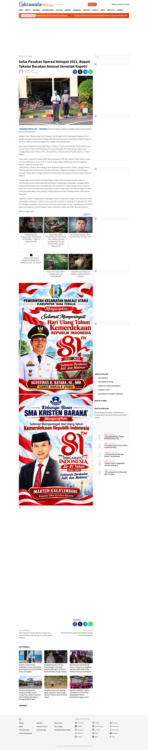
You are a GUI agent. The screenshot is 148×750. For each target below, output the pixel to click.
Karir (21, 727)
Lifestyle (107, 452)
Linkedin (97, 730)
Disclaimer (58, 727)
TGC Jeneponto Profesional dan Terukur (115, 473)
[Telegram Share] (85, 71)
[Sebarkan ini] (75, 71)
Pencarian (92, 4)
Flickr (96, 737)
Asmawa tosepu (104, 390)
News (106, 434)
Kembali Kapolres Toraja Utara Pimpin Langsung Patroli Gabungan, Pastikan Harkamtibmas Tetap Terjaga (55, 668)
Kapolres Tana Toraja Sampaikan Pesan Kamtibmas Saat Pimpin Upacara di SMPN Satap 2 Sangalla (30, 668)
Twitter (97, 723)
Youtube (114, 733)
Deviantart (115, 730)
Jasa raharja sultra (105, 382)
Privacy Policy (42, 727)
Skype (96, 733)
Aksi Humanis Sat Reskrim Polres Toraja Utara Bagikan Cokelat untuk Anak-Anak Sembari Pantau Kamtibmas (80, 668)
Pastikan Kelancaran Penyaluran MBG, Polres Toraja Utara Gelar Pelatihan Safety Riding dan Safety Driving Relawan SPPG (85, 16)
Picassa (79, 737)
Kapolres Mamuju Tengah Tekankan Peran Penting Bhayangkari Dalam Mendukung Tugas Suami (79, 693)
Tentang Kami (24, 730)
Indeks (21, 723)
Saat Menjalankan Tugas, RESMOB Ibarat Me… (114, 437)
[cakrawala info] (36, 4)
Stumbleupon (99, 726)
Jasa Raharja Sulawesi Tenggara (110, 394)
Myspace (80, 733)
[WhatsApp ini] (90, 71)
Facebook (80, 723)
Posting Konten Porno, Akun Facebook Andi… (115, 446)
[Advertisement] (74, 35)
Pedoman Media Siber (62, 730)
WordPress (115, 726)
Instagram (80, 730)
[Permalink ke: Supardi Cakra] (21, 71)
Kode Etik (58, 723)
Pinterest (115, 723)
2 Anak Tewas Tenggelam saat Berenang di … (114, 464)
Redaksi (39, 723)
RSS (113, 737)
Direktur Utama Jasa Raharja (109, 386)
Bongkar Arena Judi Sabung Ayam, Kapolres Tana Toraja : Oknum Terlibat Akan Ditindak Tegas (55, 693)
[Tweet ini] (80, 71)
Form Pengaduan (25, 733)
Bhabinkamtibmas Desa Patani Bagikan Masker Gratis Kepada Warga (77, 632)
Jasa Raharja (103, 378)
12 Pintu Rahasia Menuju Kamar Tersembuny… (114, 455)
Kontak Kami (41, 730)
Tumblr (79, 726)
